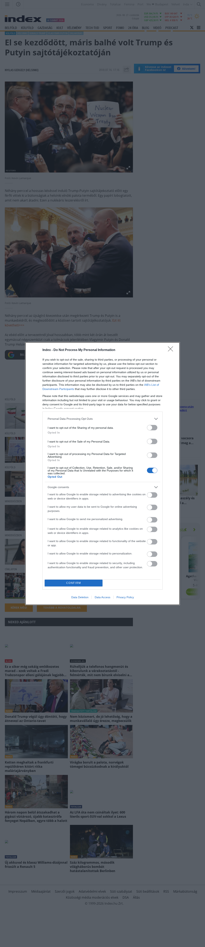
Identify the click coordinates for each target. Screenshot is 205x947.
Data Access (102, 597)
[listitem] (102, 419)
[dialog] (102, 473)
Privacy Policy (125, 597)
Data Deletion (79, 597)
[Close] (172, 350)
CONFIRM (73, 582)
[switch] (152, 427)
